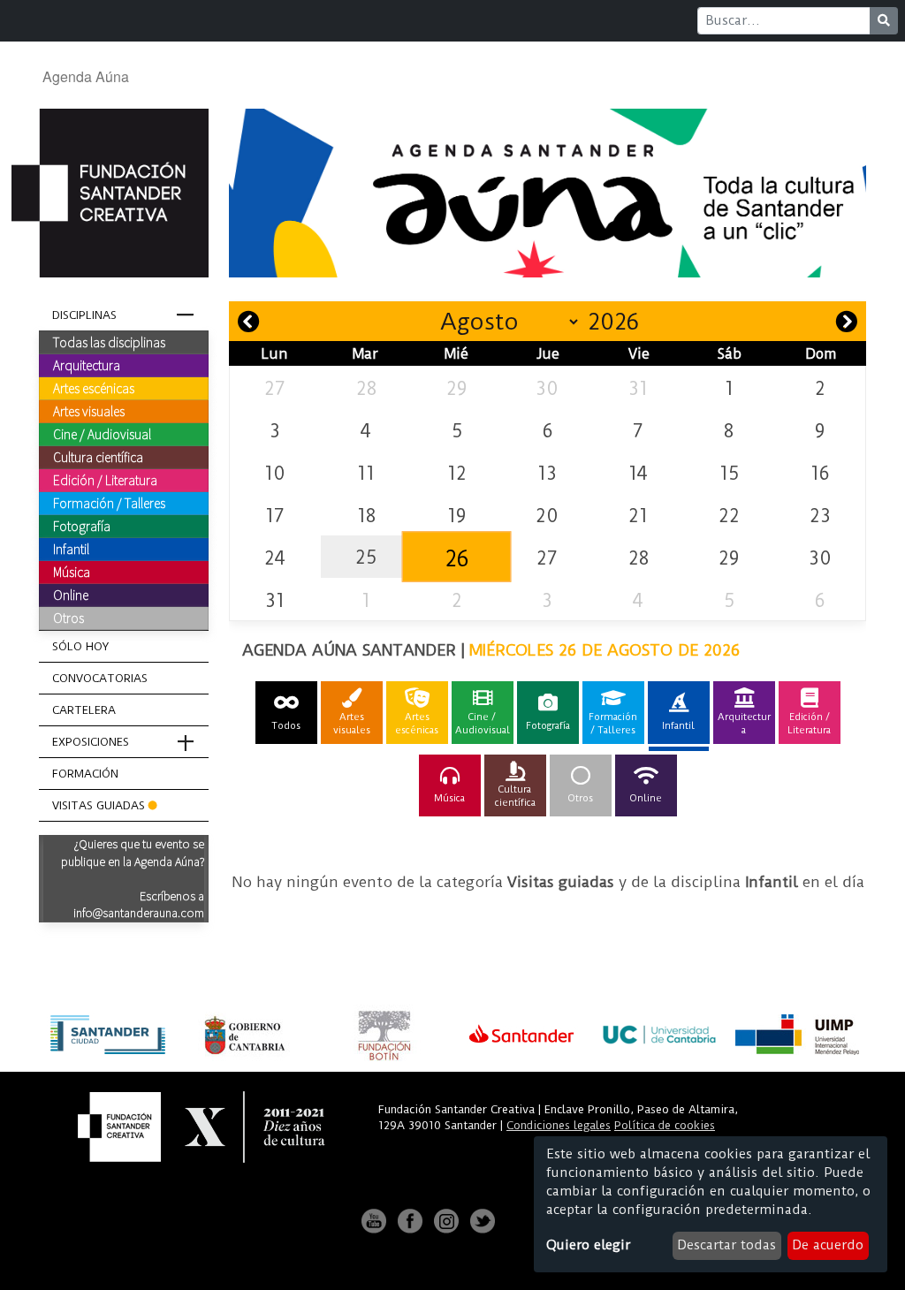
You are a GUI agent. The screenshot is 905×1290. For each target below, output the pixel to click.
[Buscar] (884, 20)
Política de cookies (664, 1125)
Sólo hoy (80, 646)
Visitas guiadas (98, 805)
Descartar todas (726, 1245)
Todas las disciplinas (109, 342)
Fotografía (81, 526)
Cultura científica (98, 457)
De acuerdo (827, 1245)
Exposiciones (90, 741)
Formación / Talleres (109, 503)
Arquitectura (86, 365)
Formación (85, 773)
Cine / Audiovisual (102, 434)
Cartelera (84, 710)
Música (71, 571)
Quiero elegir (588, 1245)
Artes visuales (89, 411)
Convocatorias (100, 678)
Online (70, 594)
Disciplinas (84, 315)
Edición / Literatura (105, 480)
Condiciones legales (558, 1125)
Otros (68, 617)
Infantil (71, 549)
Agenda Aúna (85, 76)
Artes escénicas (93, 388)
